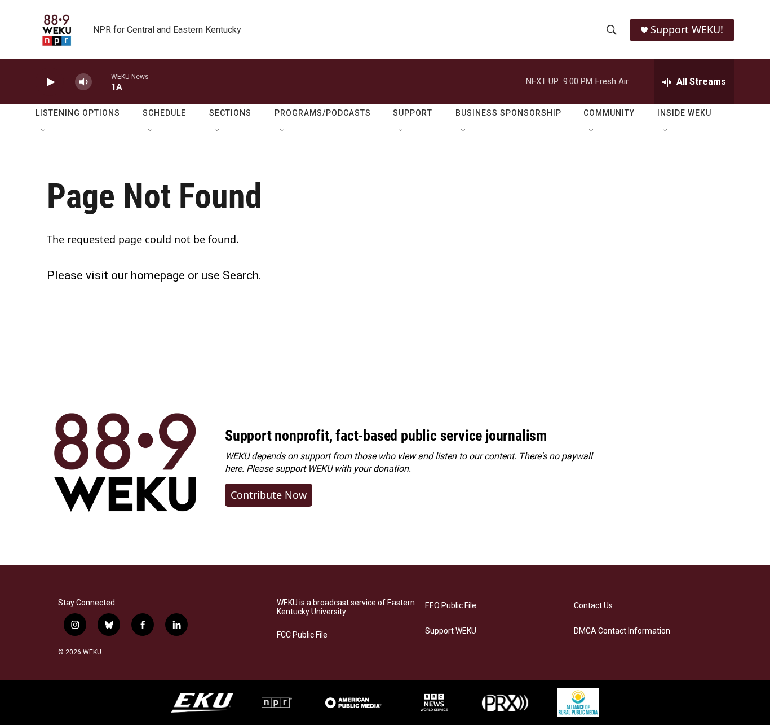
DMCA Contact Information (622, 631)
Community (609, 112)
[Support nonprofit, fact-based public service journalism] (124, 464)
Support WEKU (450, 631)
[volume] (83, 82)
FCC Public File (302, 635)
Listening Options (78, 112)
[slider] (101, 81)
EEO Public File (450, 605)
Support (412, 112)
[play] (50, 82)
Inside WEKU (684, 112)
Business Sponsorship (508, 112)
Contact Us (593, 605)
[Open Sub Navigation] (43, 130)
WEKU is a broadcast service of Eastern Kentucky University (346, 607)
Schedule (164, 112)
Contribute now (269, 495)
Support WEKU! (686, 30)
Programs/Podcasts (323, 112)
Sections (230, 112)
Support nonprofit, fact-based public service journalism (386, 435)
